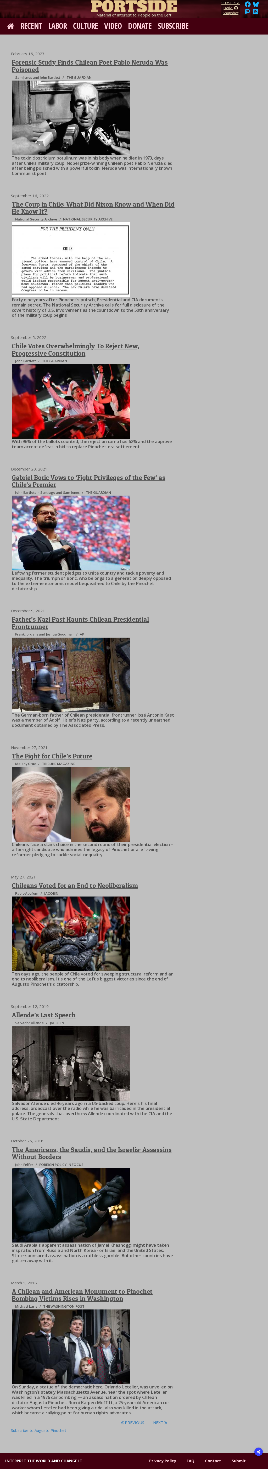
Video (113, 25)
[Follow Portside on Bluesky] (256, 5)
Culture (85, 25)
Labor (57, 25)
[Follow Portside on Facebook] (248, 5)
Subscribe (173, 25)
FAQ (190, 1460)
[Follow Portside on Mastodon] (247, 13)
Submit (239, 1460)
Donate (140, 25)
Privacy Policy (162, 1460)
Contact (213, 1460)
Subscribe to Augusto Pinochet (38, 1430)
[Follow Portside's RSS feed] (255, 13)
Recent (31, 25)
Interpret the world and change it (43, 1460)
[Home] (134, 5)
